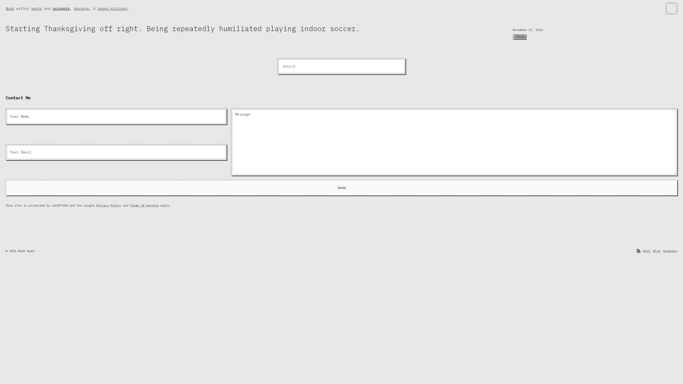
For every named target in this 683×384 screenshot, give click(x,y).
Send (341, 188)
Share (519, 36)
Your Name (19, 116)
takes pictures (112, 8)
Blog (656, 251)
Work (646, 251)
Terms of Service (144, 205)
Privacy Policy (108, 205)
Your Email (20, 152)
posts (36, 8)
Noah (10, 8)
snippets (61, 8)
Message (242, 114)
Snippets (670, 251)
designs (81, 8)
